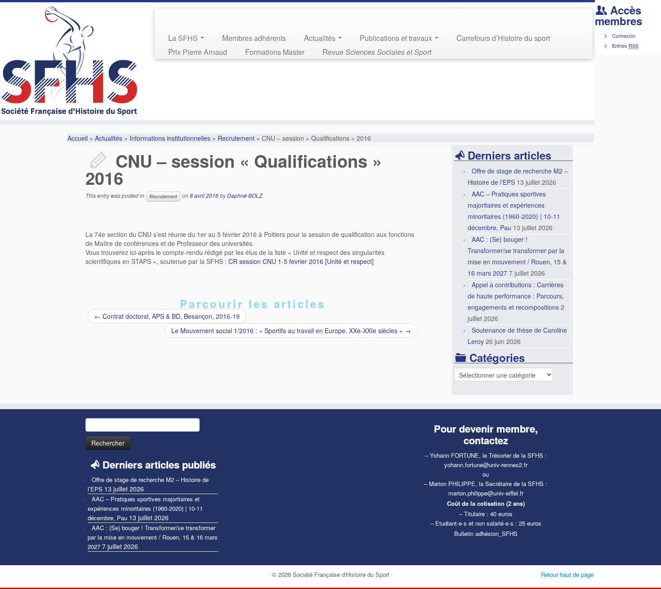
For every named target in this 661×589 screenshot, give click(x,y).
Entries (625, 45)
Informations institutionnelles (170, 138)
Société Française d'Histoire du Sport (341, 574)
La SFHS (184, 37)
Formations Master (274, 51)
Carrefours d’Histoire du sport (503, 37)
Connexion (623, 35)
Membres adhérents (254, 37)
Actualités (320, 37)
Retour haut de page (567, 574)
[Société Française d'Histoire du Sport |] (68, 61)
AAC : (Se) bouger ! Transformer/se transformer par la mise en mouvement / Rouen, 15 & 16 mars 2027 (153, 537)
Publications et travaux (397, 37)
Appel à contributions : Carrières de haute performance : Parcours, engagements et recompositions (516, 296)
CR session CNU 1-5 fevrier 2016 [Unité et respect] (301, 261)
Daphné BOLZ (244, 195)
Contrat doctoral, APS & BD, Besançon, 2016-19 (167, 316)
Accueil (77, 138)
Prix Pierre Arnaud (197, 51)
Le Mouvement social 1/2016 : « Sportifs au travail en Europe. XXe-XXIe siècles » (291, 330)
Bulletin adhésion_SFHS (486, 533)
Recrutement (236, 138)
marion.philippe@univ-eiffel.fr (485, 493)
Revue (376, 51)
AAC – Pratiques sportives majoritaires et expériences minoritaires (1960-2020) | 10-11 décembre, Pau (145, 508)
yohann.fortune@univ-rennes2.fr (485, 464)
